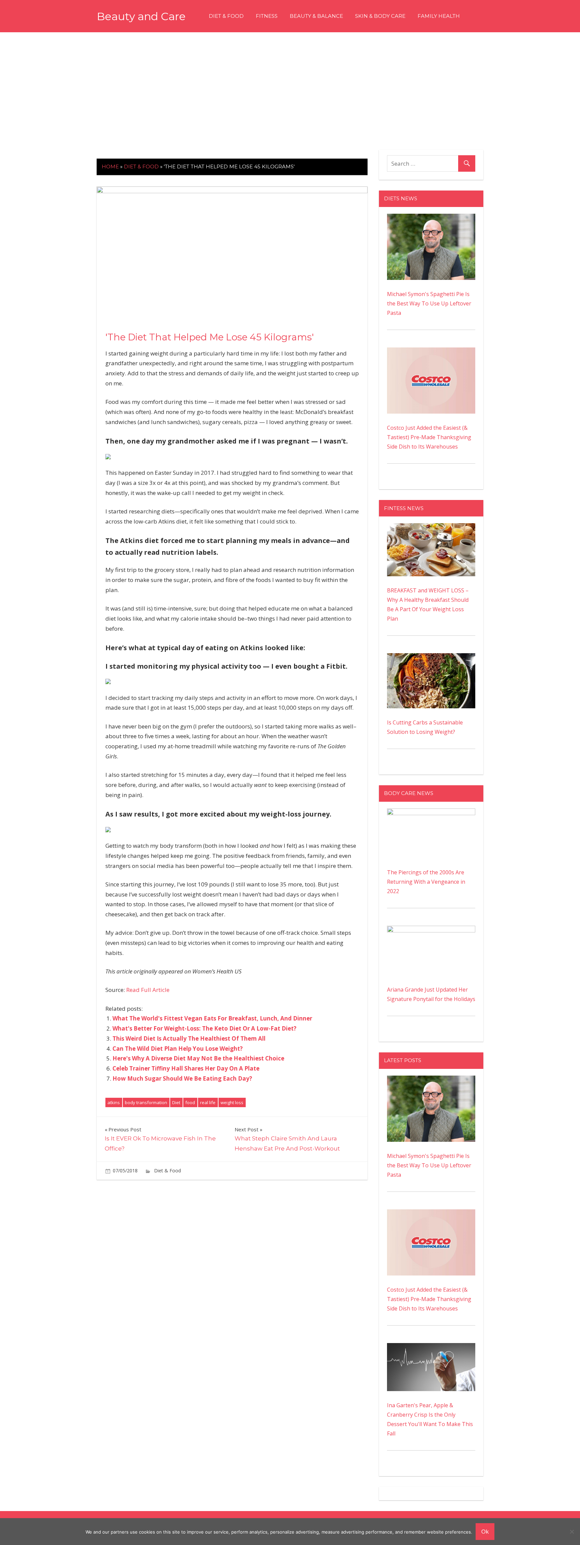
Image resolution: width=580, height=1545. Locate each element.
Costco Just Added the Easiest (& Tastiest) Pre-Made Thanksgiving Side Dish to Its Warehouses (429, 437)
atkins (113, 1102)
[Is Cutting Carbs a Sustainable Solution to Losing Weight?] (431, 658)
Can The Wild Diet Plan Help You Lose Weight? (177, 1048)
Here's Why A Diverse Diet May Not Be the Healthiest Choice (198, 1058)
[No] (571, 1531)
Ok (485, 1531)
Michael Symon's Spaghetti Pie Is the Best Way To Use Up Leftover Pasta (429, 303)
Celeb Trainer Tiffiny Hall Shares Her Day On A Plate (185, 1068)
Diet (176, 1102)
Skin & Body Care (380, 16)
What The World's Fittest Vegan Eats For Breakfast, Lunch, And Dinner (212, 1018)
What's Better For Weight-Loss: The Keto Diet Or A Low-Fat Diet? (204, 1028)
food (190, 1102)
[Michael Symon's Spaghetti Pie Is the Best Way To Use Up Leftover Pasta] (431, 218)
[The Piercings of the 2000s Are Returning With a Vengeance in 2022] (431, 813)
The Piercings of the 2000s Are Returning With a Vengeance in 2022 (426, 882)
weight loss (232, 1102)
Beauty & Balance (316, 16)
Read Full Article (148, 990)
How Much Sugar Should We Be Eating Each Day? (182, 1078)
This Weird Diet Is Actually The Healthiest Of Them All (188, 1038)
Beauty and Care (141, 16)
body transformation (146, 1102)
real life (207, 1102)
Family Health (439, 16)
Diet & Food (226, 16)
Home (110, 166)
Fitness (267, 16)
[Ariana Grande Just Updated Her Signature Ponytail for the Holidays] (431, 930)
